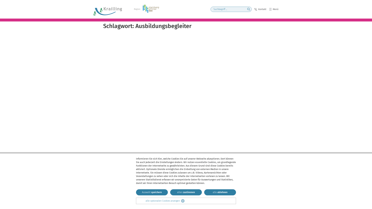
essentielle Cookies (205, 162)
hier (160, 158)
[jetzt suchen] (249, 9)
